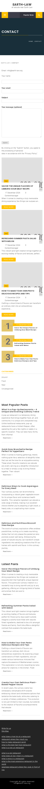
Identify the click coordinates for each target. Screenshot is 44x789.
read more (9, 207)
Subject (5, 98)
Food (6, 181)
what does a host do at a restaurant (16, 737)
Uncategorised (7, 389)
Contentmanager (11, 196)
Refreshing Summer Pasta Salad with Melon (18, 606)
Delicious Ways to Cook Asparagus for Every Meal (20, 487)
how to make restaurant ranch (14, 742)
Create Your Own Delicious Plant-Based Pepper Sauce (19, 683)
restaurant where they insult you (15, 739)
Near (3, 385)
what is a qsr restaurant (11, 753)
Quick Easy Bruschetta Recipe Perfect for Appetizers (17, 450)
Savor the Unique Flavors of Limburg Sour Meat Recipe (17, 187)
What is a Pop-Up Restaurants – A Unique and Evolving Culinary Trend (20, 410)
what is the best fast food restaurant (16, 745)
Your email (6, 88)
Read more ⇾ (7, 438)
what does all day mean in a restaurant (17, 756)
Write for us (6, 728)
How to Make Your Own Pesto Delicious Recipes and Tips (18, 292)
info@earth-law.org (22, 783)
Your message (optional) (12, 107)
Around (4, 377)
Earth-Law (22, 4)
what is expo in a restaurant (13, 759)
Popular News (28, 15)
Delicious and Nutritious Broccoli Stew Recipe (19, 524)
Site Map (5, 731)
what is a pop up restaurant (13, 748)
